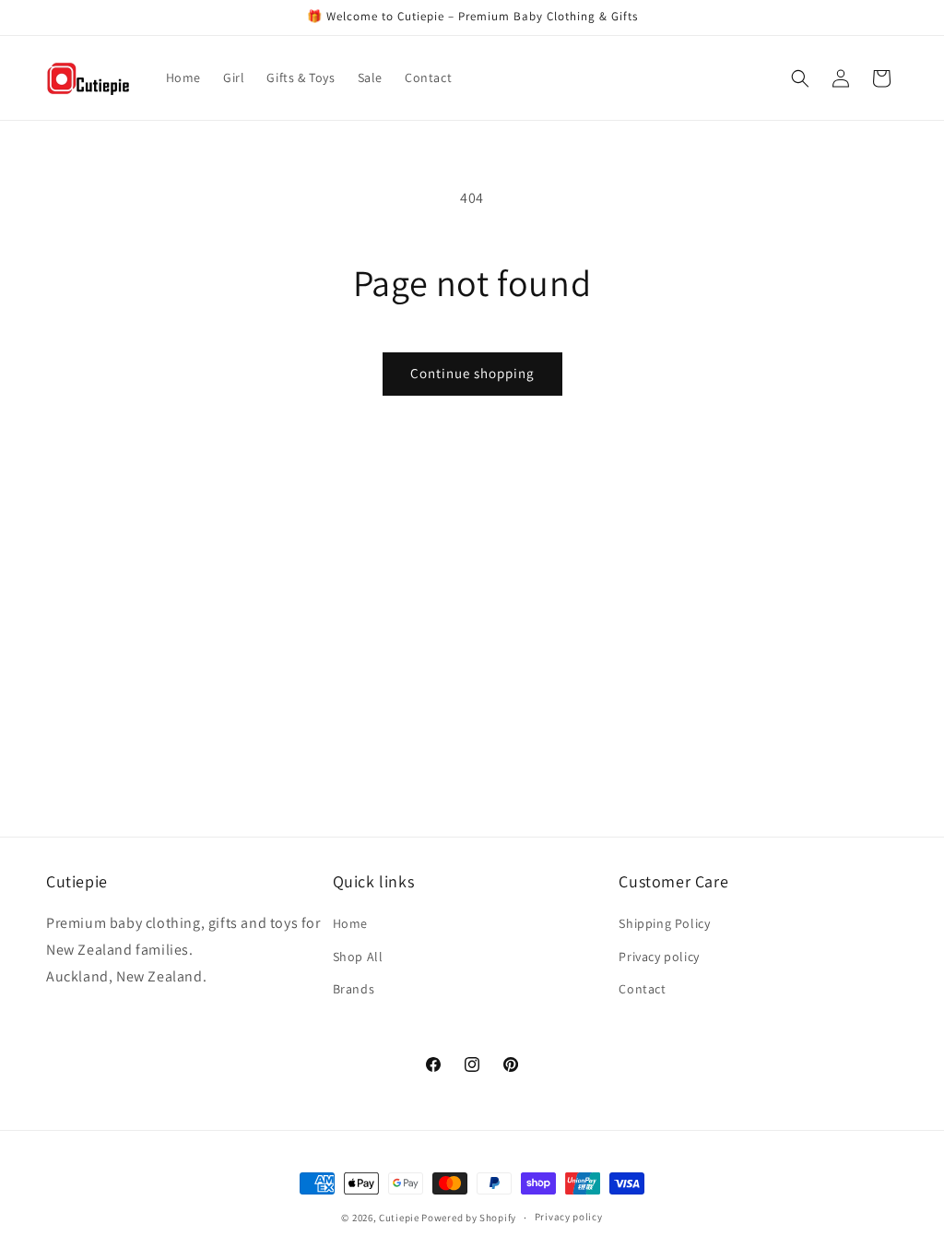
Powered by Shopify (468, 1217)
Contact (642, 989)
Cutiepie (399, 1217)
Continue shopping (472, 373)
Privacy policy (659, 956)
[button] (800, 78)
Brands (354, 989)
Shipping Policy (664, 923)
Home (350, 923)
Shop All (358, 956)
